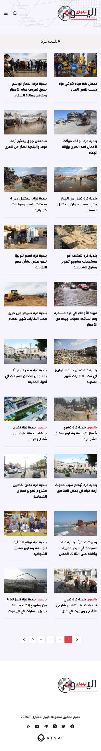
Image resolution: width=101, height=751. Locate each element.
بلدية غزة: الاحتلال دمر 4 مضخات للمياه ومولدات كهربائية (28, 204)
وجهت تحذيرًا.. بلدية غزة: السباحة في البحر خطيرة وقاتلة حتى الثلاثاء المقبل (78, 548)
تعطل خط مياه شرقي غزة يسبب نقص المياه (78, 87)
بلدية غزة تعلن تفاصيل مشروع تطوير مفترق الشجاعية (30, 491)
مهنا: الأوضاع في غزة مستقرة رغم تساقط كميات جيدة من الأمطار (75, 319)
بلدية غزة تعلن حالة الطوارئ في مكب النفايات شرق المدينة (76, 376)
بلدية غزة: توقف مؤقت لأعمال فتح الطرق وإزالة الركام (79, 147)
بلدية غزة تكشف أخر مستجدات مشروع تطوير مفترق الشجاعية (79, 262)
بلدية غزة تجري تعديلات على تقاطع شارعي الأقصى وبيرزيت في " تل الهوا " (76, 608)
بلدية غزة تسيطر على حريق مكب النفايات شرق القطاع (27, 316)
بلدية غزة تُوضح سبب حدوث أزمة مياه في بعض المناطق (76, 488)
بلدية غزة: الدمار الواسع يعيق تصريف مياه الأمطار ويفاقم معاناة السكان (28, 90)
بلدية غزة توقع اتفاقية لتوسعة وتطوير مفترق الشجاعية (30, 548)
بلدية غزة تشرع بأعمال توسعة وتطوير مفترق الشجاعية (76, 433)
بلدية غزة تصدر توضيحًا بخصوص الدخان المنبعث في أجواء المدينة (26, 376)
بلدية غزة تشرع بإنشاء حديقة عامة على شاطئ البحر (30, 433)
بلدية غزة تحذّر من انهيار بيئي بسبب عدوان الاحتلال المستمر (77, 204)
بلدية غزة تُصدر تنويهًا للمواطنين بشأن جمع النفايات (30, 262)
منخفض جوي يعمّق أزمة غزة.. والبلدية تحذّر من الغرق (26, 144)
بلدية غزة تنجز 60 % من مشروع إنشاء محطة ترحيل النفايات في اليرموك (27, 605)
